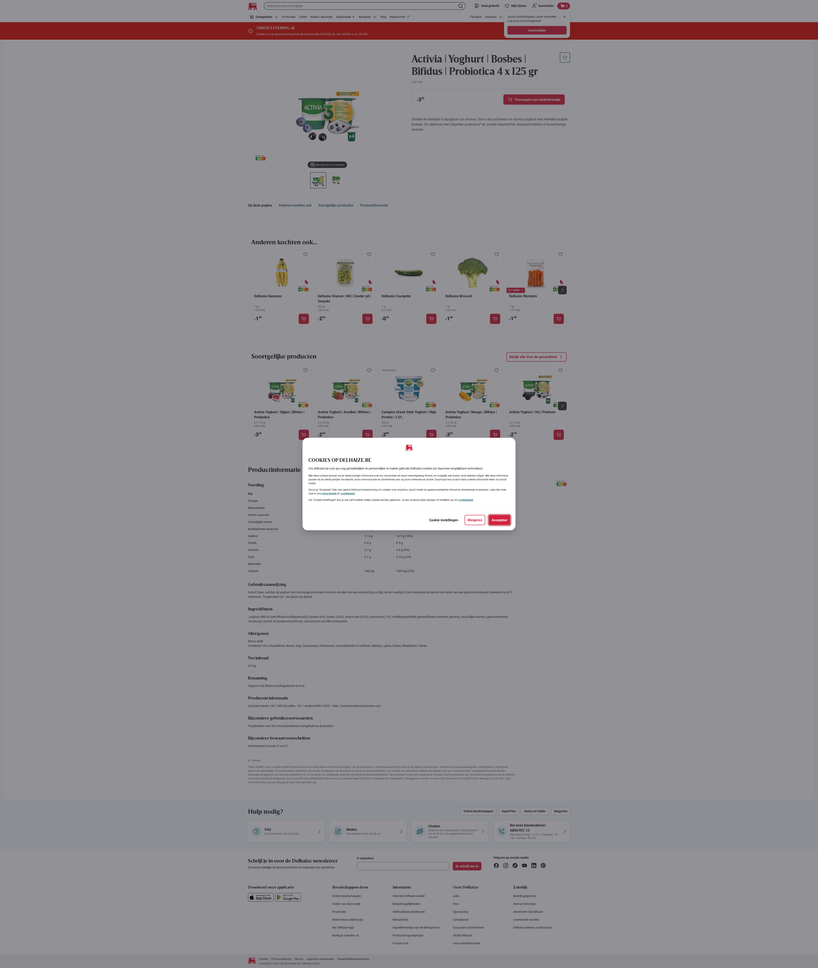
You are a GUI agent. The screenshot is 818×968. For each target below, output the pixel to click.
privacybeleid (329, 493)
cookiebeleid (348, 493)
